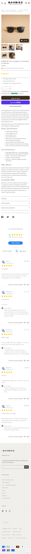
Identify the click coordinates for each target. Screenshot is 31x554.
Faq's (20, 528)
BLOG (3, 490)
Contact (15, 528)
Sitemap (4, 537)
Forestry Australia (24, 186)
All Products (6, 498)
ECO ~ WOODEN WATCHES (9, 485)
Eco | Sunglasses (11, 10)
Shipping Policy (6, 531)
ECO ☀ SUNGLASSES (7, 479)
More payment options (15, 106)
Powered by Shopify (20, 537)
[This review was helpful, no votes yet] (24, 285)
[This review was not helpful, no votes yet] (27, 285)
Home (2, 10)
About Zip (11, 537)
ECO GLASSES (6, 482)
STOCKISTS (5, 487)
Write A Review (16, 243)
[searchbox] (8, 251)
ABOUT (4, 493)
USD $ (5, 522)
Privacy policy (6, 534)
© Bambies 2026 (6, 528)
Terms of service (17, 534)
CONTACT (4, 495)
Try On (25, 40)
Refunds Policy (17, 531)
